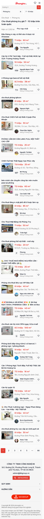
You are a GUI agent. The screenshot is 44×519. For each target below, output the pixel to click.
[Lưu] (38, 48)
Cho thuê (5, 18)
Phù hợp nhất (22, 29)
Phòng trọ (6, 11)
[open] (39, 3)
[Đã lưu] (34, 3)
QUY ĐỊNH (5, 484)
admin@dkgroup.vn (21, 473)
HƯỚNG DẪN (6, 489)
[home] (21, 3)
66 (38, 450)
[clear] (20, 11)
